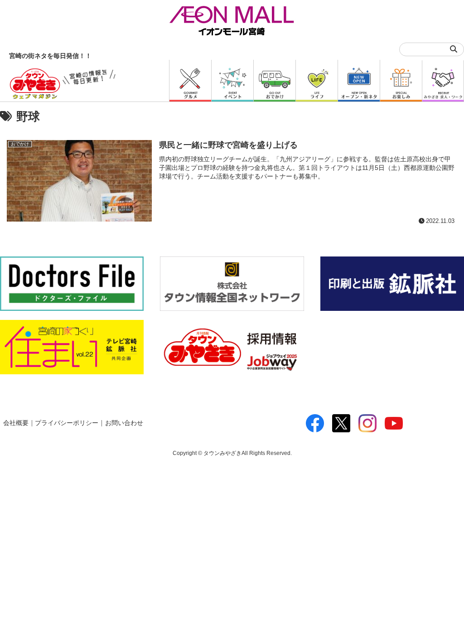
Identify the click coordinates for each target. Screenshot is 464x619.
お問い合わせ (124, 423)
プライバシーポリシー (66, 423)
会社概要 (16, 423)
